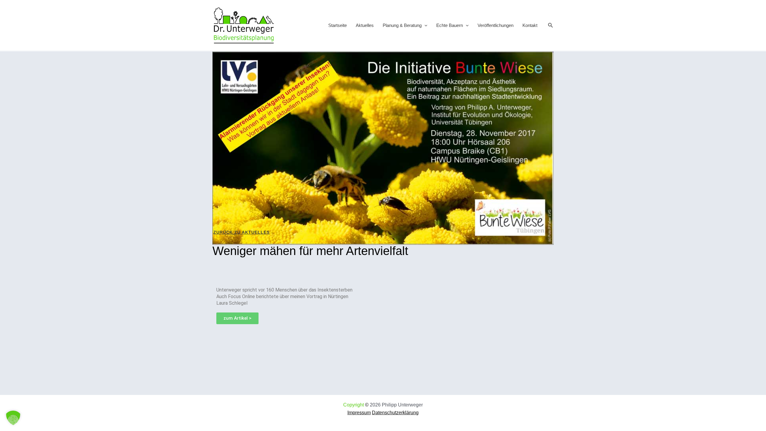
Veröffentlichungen (495, 25)
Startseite (337, 25)
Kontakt (529, 25)
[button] (424, 25)
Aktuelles (365, 25)
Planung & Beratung (402, 25)
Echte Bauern (449, 25)
